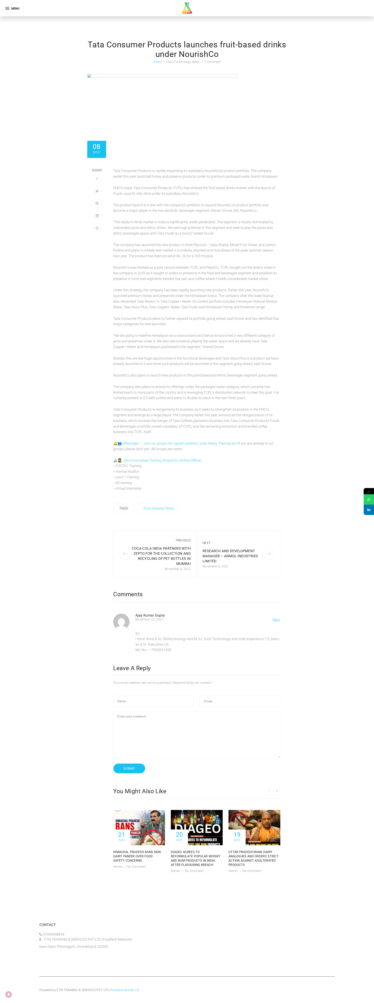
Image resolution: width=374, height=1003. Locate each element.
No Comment (136, 866)
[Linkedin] (369, 510)
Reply (276, 620)
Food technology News (183, 62)
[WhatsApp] (369, 499)
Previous (183, 540)
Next (207, 543)
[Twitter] (97, 191)
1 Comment (212, 62)
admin (157, 62)
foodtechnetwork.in (124, 990)
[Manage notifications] (8, 994)
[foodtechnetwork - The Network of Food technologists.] (187, 8)
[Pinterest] (97, 203)
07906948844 (53, 934)
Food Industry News (158, 508)
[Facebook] (97, 179)
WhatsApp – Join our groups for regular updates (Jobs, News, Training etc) (180, 443)
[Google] (97, 228)
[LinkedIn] (97, 215)
